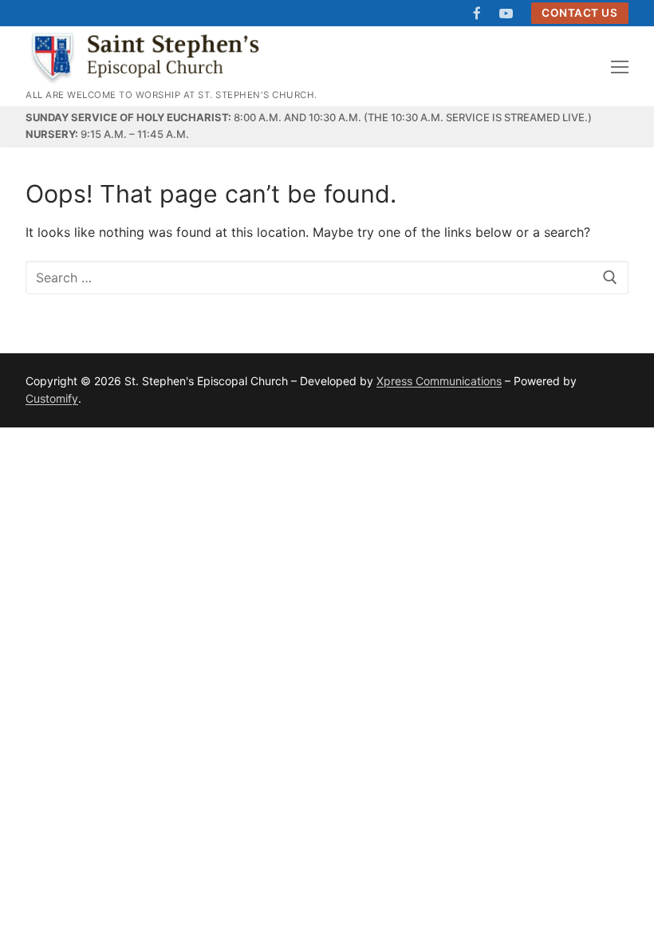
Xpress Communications (439, 381)
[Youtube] (506, 13)
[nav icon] (619, 66)
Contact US (579, 12)
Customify (52, 398)
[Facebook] (477, 13)
